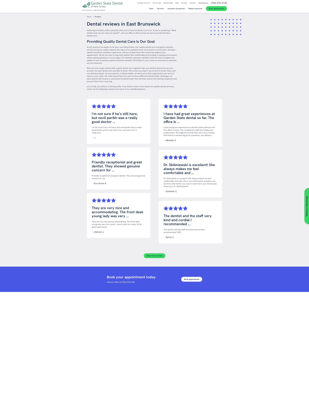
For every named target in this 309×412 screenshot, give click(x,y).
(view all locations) (99, 10)
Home (89, 17)
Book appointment (191, 279)
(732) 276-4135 (128, 282)
